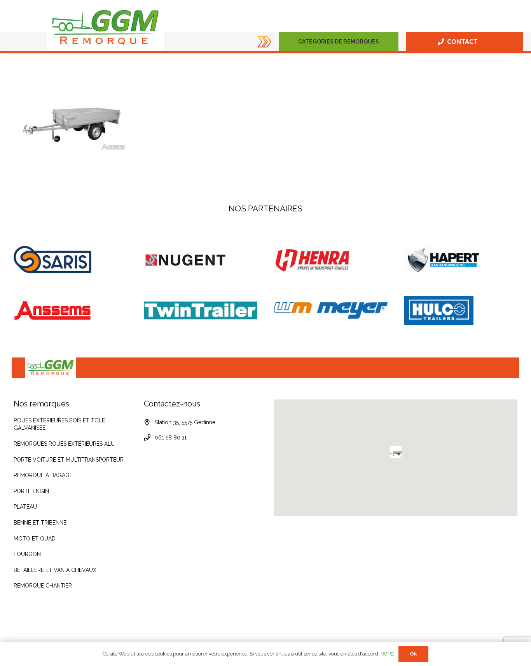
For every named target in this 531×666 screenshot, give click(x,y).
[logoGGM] (105, 27)
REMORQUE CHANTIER (43, 585)
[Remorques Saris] (71, 260)
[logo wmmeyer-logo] (331, 310)
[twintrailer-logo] (201, 310)
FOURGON (27, 554)
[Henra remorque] (331, 260)
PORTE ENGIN (31, 491)
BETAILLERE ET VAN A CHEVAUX (55, 570)
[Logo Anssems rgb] (71, 310)
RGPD (388, 654)
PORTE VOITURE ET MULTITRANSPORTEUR (69, 460)
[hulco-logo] (461, 310)
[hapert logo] (461, 260)
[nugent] (201, 260)
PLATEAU (25, 507)
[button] (382, 41)
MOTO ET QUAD (35, 538)
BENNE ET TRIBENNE (40, 523)
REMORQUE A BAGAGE (43, 475)
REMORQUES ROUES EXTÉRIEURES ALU (64, 444)
